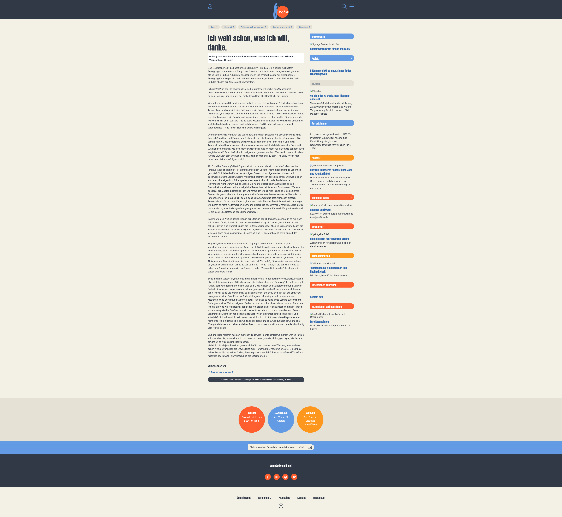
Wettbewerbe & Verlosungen (252, 27)
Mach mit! (228, 27)
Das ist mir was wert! (281, 27)
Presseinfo (284, 498)
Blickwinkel (303, 27)
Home (212, 27)
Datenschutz (264, 498)
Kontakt (301, 498)
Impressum (319, 498)
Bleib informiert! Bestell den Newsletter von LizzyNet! (277, 447)
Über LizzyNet (244, 498)
